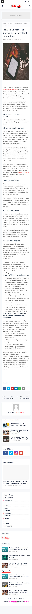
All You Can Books (23, 172)
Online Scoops (5, 538)
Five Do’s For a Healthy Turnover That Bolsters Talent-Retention (18, 564)
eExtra (7, 518)
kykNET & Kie (8, 526)
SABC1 (6, 505)
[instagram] (29, 1)
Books (8, 23)
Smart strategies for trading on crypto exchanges (19, 556)
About (15, 598)
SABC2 (6, 508)
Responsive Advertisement (16, 15)
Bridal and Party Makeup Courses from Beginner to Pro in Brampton (15, 482)
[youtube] (21, 453)
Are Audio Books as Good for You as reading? (19, 431)
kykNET (7, 523)
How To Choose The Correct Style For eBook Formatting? (19, 438)
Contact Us (21, 598)
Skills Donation (5, 537)
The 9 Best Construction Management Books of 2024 (18, 424)
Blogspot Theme (13, 601)
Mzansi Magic (9, 497)
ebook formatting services (10, 90)
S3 (5, 503)
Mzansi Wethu (9, 500)
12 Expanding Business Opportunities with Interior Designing (19, 583)
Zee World (8, 515)
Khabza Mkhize (7, 39)
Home (4, 23)
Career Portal (5, 540)
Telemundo (8, 513)
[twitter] (26, 1)
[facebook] (22, 1)
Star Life (7, 510)
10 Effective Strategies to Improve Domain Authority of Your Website (18, 548)
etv (6, 521)
